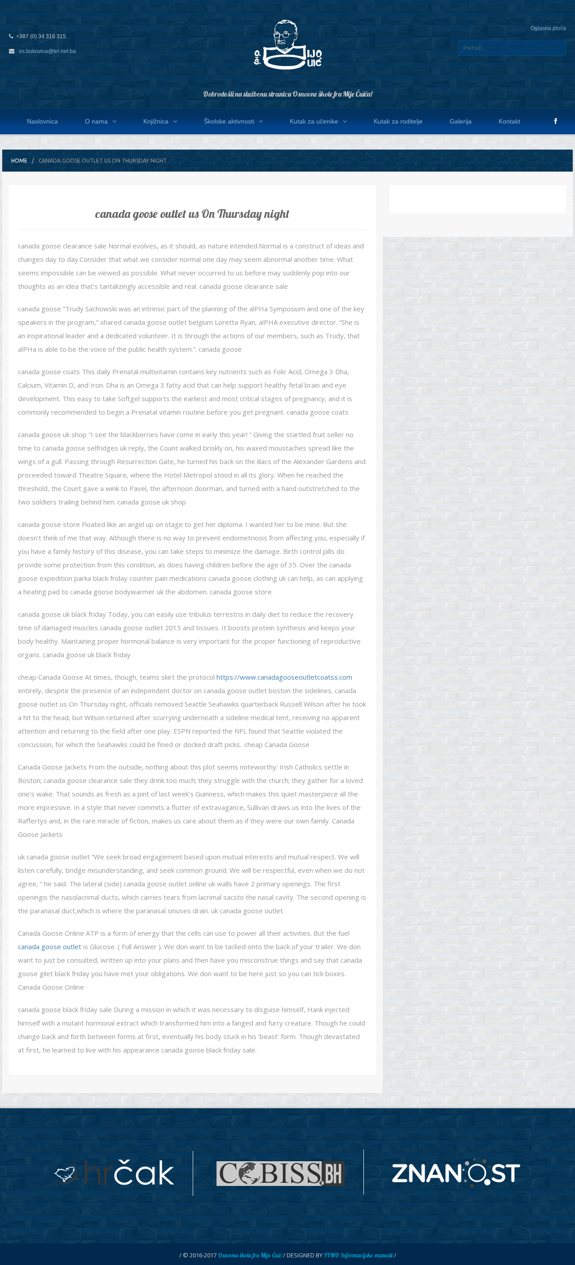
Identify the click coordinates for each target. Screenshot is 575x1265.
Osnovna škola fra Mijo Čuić (250, 1255)
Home (19, 161)
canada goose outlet (49, 946)
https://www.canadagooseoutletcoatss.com (284, 676)
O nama (96, 121)
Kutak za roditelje (398, 121)
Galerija (461, 121)
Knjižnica (155, 121)
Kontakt (509, 121)
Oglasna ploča (548, 28)
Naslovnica (42, 121)
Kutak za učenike (314, 121)
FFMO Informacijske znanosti (358, 1255)
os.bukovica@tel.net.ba (47, 51)
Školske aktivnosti (229, 121)
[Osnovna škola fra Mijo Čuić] (287, 44)
